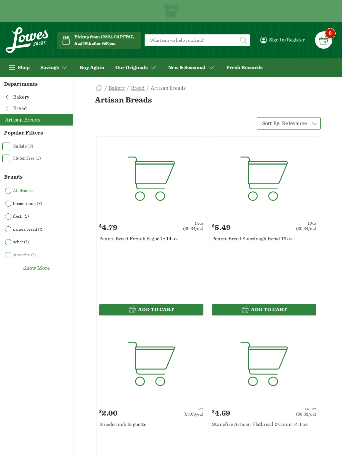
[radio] (36, 191)
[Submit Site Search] (243, 40)
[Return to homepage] (27, 40)
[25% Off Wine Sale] (171, 11)
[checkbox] (36, 146)
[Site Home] (99, 88)
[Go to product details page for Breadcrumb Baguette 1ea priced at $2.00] (151, 364)
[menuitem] (92, 67)
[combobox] (289, 123)
